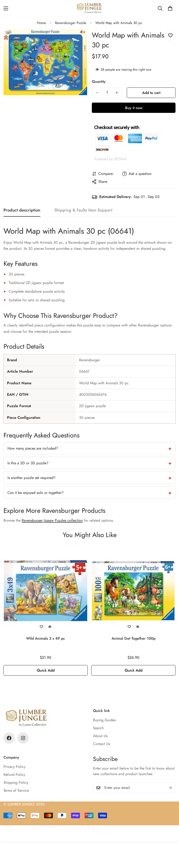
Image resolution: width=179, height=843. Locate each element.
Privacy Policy (14, 766)
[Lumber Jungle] (89, 8)
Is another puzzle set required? (31, 477)
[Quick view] (50, 627)
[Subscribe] (170, 787)
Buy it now (133, 108)
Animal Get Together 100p (133, 638)
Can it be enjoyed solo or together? (35, 492)
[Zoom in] (77, 39)
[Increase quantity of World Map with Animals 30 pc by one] (117, 92)
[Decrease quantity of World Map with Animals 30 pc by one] (97, 92)
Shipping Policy (15, 782)
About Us (100, 736)
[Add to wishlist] (170, 35)
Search (98, 728)
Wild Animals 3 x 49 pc (45, 638)
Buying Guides (104, 720)
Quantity (99, 81)
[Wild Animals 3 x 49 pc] (45, 591)
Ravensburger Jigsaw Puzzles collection (52, 520)
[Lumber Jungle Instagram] (23, 738)
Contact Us (101, 743)
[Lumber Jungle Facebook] (9, 738)
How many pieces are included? (32, 448)
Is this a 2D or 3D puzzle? (27, 463)
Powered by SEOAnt (110, 159)
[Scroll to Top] (170, 817)
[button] (170, 8)
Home (41, 22)
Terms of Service (16, 790)
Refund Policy (14, 774)
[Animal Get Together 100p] (133, 591)
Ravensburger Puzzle (70, 22)
